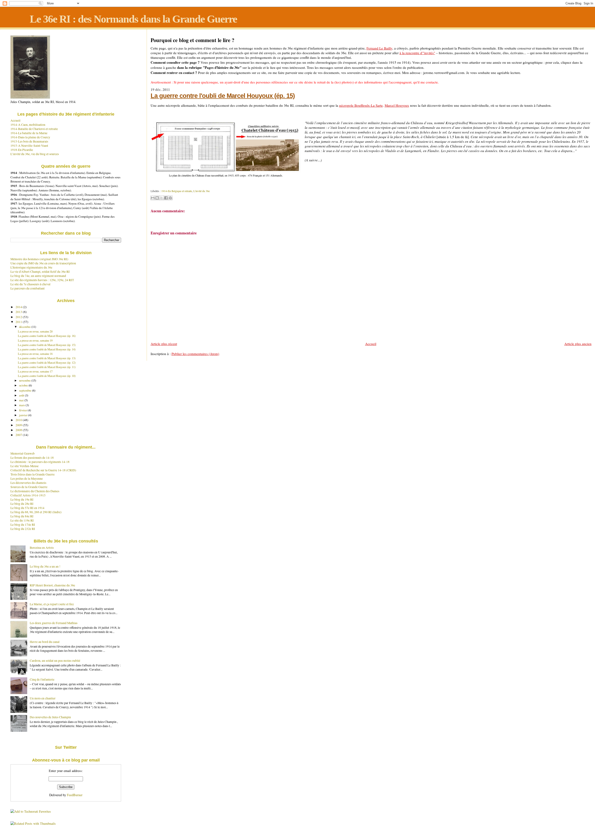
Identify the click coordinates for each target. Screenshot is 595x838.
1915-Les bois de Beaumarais (29, 141)
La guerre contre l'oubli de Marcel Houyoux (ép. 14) (47, 349)
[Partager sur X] (161, 198)
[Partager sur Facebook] (166, 198)
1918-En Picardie (21, 150)
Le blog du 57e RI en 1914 (27, 508)
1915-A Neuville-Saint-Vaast (29, 145)
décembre (25, 327)
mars (22, 405)
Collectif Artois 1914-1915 (28, 495)
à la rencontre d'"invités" (417, 52)
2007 (19, 435)
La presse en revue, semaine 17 (35, 371)
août (22, 395)
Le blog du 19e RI (21, 499)
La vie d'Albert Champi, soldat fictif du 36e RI (40, 271)
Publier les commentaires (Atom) (195, 353)
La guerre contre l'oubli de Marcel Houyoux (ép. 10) (47, 376)
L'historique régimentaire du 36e (31, 267)
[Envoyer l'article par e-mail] (151, 184)
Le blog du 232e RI (22, 529)
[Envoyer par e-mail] (152, 198)
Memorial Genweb (22, 453)
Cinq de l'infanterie (42, 679)
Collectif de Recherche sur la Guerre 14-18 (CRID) (43, 470)
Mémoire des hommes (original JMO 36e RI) (39, 259)
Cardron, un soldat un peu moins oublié (55, 660)
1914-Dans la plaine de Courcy (30, 137)
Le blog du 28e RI (21, 504)
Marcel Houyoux (397, 105)
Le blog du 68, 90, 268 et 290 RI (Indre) (36, 512)
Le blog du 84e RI (21, 516)
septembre (25, 390)
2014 (19, 307)
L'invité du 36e (201, 191)
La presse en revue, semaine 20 (35, 331)
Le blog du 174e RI (22, 524)
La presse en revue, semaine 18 (35, 354)
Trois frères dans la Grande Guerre (32, 474)
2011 (19, 322)
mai (21, 400)
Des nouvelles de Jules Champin (50, 717)
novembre (25, 380)
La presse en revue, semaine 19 (35, 340)
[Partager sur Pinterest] (170, 198)
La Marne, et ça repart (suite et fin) (52, 604)
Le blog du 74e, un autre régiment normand (38, 276)
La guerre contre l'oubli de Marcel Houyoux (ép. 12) (47, 362)
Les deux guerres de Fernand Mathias (53, 623)
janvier (23, 415)
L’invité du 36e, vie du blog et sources (34, 154)
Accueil (370, 343)
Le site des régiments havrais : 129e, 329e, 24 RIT (42, 280)
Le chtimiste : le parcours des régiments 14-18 (39, 462)
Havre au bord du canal (45, 642)
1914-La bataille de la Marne (28, 133)
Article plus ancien (578, 343)
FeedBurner (75, 795)
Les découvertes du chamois (28, 483)
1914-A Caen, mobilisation (27, 125)
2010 (19, 420)
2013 (19, 312)
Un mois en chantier (43, 698)
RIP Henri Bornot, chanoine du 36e (52, 585)
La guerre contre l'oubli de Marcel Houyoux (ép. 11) (47, 367)
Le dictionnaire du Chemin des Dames (34, 491)
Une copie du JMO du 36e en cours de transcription (43, 263)
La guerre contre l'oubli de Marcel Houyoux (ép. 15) (223, 95)
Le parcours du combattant (27, 288)
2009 (19, 425)
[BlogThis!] (157, 198)
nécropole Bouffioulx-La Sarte (361, 105)
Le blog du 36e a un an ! (45, 566)
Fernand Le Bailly (379, 48)
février (23, 410)
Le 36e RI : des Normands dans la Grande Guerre (133, 19)
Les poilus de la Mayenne (26, 478)
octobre (24, 385)
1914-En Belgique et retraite (176, 191)
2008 (19, 430)
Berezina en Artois (42, 547)
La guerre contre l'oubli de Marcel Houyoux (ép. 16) (47, 336)
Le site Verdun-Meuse (24, 466)
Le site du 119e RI (22, 520)
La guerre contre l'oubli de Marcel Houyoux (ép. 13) (47, 358)
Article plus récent (164, 343)
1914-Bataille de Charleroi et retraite (34, 129)
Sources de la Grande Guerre (28, 487)
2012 (19, 317)
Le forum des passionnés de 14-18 (32, 458)
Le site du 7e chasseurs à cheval (30, 284)
